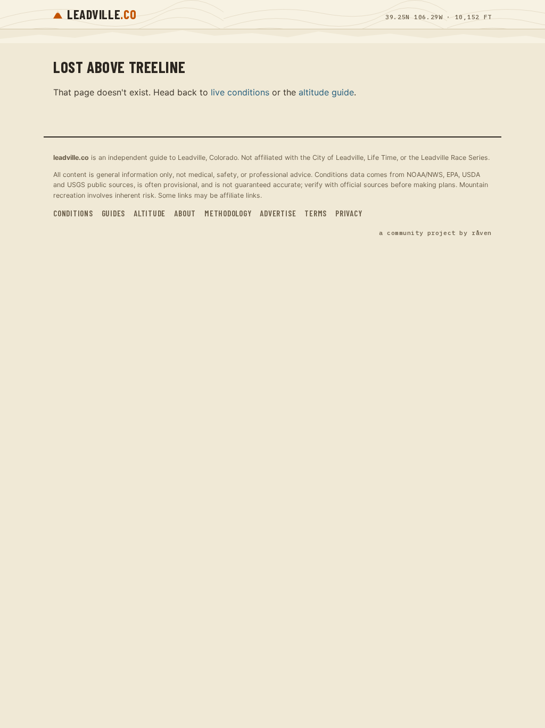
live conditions (240, 92)
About (185, 213)
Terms (315, 213)
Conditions (73, 213)
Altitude (150, 213)
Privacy (348, 213)
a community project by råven (435, 233)
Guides (114, 213)
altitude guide (326, 92)
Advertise (278, 213)
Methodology (227, 213)
